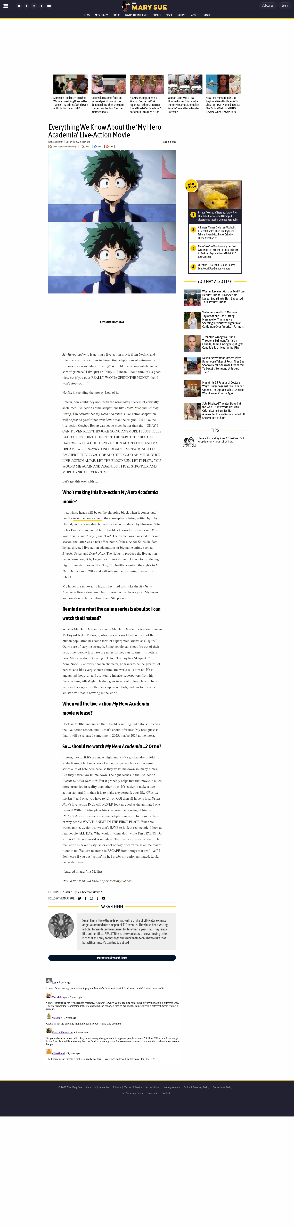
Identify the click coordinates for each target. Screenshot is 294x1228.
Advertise (104, 1087)
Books (116, 15)
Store (207, 15)
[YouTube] (49, 8)
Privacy (117, 1087)
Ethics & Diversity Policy (196, 1087)
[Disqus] (113, 1019)
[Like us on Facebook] (26, 8)
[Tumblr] (41, 8)
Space (169, 15)
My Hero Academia (83, 892)
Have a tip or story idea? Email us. (218, 438)
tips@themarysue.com (117, 880)
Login (285, 5)
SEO (103, 892)
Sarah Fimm (57, 141)
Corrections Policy (222, 1087)
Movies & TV (101, 15)
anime (69, 892)
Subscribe (267, 5)
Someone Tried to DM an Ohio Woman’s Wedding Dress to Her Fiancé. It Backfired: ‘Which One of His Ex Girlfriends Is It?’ (70, 103)
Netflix (96, 892)
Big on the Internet (136, 15)
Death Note (133, 407)
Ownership (152, 1093)
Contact (166, 1093)
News (87, 15)
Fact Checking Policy (131, 1093)
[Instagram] (34, 8)
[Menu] (6, 6)
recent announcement (87, 518)
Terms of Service (133, 1087)
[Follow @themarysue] (19, 8)
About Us (91, 1087)
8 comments (169, 141)
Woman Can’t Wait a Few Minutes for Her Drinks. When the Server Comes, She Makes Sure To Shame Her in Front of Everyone (183, 105)
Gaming (181, 15)
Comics (157, 15)
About (195, 15)
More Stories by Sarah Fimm (112, 958)
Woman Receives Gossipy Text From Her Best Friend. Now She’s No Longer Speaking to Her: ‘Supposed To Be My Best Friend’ (223, 296)
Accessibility (152, 1087)
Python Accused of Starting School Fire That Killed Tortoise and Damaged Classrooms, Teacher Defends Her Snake (218, 216)
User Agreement (171, 1087)
